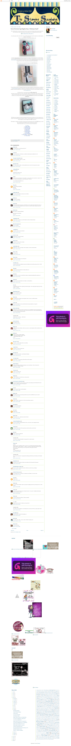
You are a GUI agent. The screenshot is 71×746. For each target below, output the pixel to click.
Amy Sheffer (27, 132)
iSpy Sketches (56, 103)
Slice (47, 725)
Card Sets (51, 696)
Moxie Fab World (56, 245)
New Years (39, 716)
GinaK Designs (49, 707)
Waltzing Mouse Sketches (56, 111)
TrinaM (14, 398)
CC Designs (45, 697)
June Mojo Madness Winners (56, 210)
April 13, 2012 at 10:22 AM (17, 344)
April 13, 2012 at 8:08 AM (16, 288)
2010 (13, 737)
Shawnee (14, 257)
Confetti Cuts (52, 699)
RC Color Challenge (51, 720)
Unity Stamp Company (48, 127)
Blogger (39, 743)
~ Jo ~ (14, 501)
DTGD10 (45, 704)
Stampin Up (43, 727)
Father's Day (54, 705)
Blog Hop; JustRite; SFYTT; (50, 694)
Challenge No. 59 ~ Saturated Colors (56, 278)
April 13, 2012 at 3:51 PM (16, 384)
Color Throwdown (55, 148)
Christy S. (47, 98)
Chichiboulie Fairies (56, 697)
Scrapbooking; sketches (51, 722)
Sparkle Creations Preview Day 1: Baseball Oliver (19, 721)
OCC (51, 716)
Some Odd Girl (55, 725)
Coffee (52, 698)
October (14, 701)
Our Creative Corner (56, 226)
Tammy (14, 443)
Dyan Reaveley (48, 102)
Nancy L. (14, 251)
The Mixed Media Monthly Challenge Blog (56, 196)
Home (27, 530)
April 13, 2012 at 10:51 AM (17, 349)
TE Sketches (57, 728)
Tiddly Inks (39, 731)
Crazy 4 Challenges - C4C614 (55, 166)
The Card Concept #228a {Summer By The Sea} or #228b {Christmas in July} (56, 143)
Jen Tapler (48, 62)
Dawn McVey (48, 93)
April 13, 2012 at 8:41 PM (16, 440)
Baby (39, 693)
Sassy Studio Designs (57, 721)
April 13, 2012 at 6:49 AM (16, 259)
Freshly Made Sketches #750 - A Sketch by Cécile (56, 128)
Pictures (46, 718)
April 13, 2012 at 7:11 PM (16, 423)
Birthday (57, 693)
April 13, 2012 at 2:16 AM (16, 149)
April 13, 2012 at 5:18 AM (16, 207)
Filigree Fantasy (45, 706)
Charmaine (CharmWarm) (17, 158)
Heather (14, 393)
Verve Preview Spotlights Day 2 (17, 719)
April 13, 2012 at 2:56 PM (16, 378)
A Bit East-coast (48, 119)
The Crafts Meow (45, 730)
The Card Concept (55, 140)
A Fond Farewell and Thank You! (56, 266)
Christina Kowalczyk (47, 143)
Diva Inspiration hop (52, 703)
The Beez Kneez (40, 730)
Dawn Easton (48, 116)
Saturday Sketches (39, 722)
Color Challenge (40, 699)
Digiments (45, 702)
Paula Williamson (48, 182)
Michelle (14, 375)
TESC (42, 729)
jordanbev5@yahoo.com (16, 472)
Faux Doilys (58, 705)
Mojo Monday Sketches (56, 105)
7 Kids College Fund (56, 78)
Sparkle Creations (56, 88)
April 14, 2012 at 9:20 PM (16, 493)
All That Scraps (56, 79)
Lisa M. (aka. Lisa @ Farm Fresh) (18, 381)
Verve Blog (27, 125)
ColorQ (45, 699)
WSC (45, 739)
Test (43, 729)
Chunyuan (14, 370)
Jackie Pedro (48, 60)
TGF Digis (53, 729)
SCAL (43, 722)
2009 (13, 739)
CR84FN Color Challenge (56, 259)
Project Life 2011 (54, 719)
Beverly (14, 297)
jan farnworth (15, 321)
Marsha (14, 496)
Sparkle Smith (48, 144)
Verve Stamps (44, 735)
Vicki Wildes (15, 262)
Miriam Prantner (15, 291)
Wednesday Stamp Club (42, 737)
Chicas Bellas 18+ (56, 155)
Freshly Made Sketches (56, 126)
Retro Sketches (56, 720)
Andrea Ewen (27, 129)
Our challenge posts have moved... (55, 235)
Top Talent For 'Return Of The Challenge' (56, 228)
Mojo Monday (42, 714)
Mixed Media (54, 713)
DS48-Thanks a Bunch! (16, 715)
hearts (53, 708)
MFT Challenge (43, 712)
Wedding (37, 737)
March (14, 731)
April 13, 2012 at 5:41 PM (16, 401)
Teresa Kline (28, 135)
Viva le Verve (39, 736)
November (14, 699)
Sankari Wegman (27, 131)
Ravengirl (14, 404)
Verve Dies (54, 734)
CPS (48, 700)
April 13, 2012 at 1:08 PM (16, 367)
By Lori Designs (54, 695)
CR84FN (51, 700)
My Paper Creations (47, 131)
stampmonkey (15, 460)
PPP (43, 719)
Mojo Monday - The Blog (56, 209)
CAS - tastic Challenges (55, 289)
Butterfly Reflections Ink (47, 695)
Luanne (14, 302)
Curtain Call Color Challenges (56, 190)
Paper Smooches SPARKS (56, 233)
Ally (13, 285)
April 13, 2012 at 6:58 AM (16, 265)
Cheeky (49, 697)
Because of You (48, 693)
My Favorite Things (46, 715)
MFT (38, 712)
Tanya (54, 160)
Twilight (41, 732)
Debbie (14, 198)
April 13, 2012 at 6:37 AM (16, 243)
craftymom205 (15, 169)
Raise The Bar (56, 265)
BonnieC (14, 415)
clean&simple (56, 203)
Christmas (37, 698)
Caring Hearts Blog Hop (56, 696)
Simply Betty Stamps (53, 724)
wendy (14, 152)
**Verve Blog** (49, 56)
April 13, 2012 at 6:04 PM (16, 412)
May (14, 708)
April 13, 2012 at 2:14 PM (16, 372)
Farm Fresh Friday (49, 705)
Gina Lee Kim (48, 124)
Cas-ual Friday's (41, 697)
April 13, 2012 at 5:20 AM (16, 215)
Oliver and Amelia (38, 717)
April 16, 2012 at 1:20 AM (16, 504)
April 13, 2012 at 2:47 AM (16, 155)
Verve (47, 734)
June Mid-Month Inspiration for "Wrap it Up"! (56, 198)
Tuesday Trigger (56, 731)
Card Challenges (43, 696)
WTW (47, 739)
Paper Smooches (48, 103)
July (14, 705)
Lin (13, 387)
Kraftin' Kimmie (56, 86)
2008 (13, 740)
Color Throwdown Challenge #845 (56, 150)
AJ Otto (47, 129)
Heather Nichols (48, 91)
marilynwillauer (15, 246)
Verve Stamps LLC (56, 95)
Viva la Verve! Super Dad (16, 714)
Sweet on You (37, 728)
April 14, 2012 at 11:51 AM (17, 474)
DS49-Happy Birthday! (16, 710)
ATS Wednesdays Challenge (55, 252)
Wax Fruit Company (56, 736)
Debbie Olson (48, 109)
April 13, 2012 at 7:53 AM (16, 282)
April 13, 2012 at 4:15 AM (16, 182)
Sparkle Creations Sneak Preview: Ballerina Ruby (19, 717)
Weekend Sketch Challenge (48, 737)
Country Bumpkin (45, 700)
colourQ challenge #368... (56, 222)
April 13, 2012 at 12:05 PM (16, 360)
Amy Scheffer (49, 57)
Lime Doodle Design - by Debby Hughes (48, 184)
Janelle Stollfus (27, 126)
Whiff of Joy (53, 737)
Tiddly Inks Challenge (55, 171)
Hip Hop (56, 708)
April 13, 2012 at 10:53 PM (16, 451)
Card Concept (47, 696)
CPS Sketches (56, 101)
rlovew (14, 410)
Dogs (42, 704)
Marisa (14, 279)
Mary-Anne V (15, 341)
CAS (37, 697)
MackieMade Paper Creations (17, 466)
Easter (48, 704)
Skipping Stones (44, 725)
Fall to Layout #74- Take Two (56, 204)
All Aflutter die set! (28, 90)
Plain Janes (53, 718)
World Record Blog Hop (41, 739)
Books (58, 694)
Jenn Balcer (48, 165)
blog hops (55, 694)
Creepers (55, 700)
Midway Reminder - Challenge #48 (56, 272)
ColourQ (48, 699)
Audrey (14, 489)
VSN (42, 736)
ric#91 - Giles (55, 242)
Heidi (14, 432)
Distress (44, 703)
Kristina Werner (48, 82)
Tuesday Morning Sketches (51, 731)
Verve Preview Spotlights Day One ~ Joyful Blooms (20, 722)
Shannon (14, 523)
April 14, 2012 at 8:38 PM (16, 486)
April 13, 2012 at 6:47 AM (16, 254)
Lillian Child (15, 363)
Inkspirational (56, 132)
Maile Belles (48, 137)
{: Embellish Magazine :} (55, 302)
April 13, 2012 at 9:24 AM (16, 323)
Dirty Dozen (55, 702)
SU (52, 727)
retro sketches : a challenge (56, 215)
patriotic (43, 718)
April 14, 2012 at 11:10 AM (17, 469)
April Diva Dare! (15, 713)
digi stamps (41, 702)
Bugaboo (39, 695)
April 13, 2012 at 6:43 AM (16, 248)
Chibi (52, 697)
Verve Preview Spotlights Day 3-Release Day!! (19, 718)
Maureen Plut (27, 130)
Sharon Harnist (48, 112)
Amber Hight (25, 134)
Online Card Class (48, 717)
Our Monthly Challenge (55, 254)
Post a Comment (14, 528)
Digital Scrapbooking (50, 702)
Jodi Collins (48, 105)
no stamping (42, 716)
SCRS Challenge (57, 722)
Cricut (57, 700)
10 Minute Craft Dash (56, 179)
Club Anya (55, 159)
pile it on (55, 299)
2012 (13, 697)
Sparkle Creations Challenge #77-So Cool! (19, 723)
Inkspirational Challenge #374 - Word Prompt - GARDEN (56, 134)
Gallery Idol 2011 (38, 707)
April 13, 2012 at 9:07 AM (16, 312)
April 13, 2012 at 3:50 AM (16, 166)
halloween (42, 708)
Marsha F (14, 240)
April (14, 709)
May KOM (37, 711)
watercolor (51, 736)
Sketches (38, 725)
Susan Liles (48, 69)
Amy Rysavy (48, 100)
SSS (58, 726)
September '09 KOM (53, 723)
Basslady (14, 210)
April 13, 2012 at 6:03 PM (16, 407)
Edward (56, 704)
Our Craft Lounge (53, 717)
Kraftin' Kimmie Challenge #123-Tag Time (18, 725)
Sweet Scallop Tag (14, 59)
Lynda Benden (49, 65)
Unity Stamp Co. (56, 93)
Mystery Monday (57, 715)
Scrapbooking (46, 722)
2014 (13, 694)
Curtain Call (42, 701)
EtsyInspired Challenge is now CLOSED (56, 284)
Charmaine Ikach (27, 127)
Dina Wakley (48, 114)
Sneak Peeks (50, 725)
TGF (46, 729)
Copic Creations (56, 276)
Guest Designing (38, 708)
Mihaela (14, 147)
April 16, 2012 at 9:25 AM (16, 515)
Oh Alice (54, 716)
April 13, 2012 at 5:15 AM (16, 200)
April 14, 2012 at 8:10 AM (16, 463)
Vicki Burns (48, 155)
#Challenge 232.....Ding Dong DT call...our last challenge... (56, 173)
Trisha (14, 273)
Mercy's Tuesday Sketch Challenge (49, 711)
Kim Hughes (48, 173)
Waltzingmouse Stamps (46, 736)
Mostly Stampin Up (56, 714)
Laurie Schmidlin (27, 128)
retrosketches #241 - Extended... (56, 216)
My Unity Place (52, 715)
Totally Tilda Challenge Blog (56, 271)
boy (36, 695)
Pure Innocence (41, 720)
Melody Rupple (48, 77)
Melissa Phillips (48, 95)
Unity (47, 732)
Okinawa (58, 716)
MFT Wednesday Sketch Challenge (41, 713)
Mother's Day (37, 715)
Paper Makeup (57, 717)
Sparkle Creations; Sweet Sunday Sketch (52, 726)
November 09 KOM (47, 716)
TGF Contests (49, 729)
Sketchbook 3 (57, 724)
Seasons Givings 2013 (47, 723)
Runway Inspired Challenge (55, 240)
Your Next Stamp (51, 739)
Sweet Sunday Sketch (43, 728)
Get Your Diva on (44, 707)
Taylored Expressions (56, 90)
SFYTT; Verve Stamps (43, 724)
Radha (14, 333)
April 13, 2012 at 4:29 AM (16, 189)
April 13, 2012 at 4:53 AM (16, 195)
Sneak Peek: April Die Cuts (56, 181)
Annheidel (14, 229)
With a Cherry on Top (50, 738)
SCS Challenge (40, 723)
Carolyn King (48, 136)
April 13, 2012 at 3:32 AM (16, 160)
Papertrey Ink (56, 87)
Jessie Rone (48, 121)
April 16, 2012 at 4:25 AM (16, 509)
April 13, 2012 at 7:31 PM (16, 434)
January (14, 734)
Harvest (50, 708)
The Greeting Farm (56, 92)
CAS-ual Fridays (56, 184)
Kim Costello (48, 85)
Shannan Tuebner (49, 68)
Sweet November (56, 727)
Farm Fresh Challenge (43, 705)
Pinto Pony (49, 718)
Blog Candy (43, 694)
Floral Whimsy (49, 706)
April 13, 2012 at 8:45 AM (16, 305)
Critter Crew (38, 701)
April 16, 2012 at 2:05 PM (16, 526)
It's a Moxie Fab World (56, 247)
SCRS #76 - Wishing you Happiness (18, 730)
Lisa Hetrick (48, 179)
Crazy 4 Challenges (55, 164)
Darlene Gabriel (15, 308)
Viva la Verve (57, 735)
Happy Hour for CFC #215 (56, 186)
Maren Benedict (48, 171)
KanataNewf (15, 163)
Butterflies (42, 695)
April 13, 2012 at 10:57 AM (17, 355)
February (14, 733)
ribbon (47, 721)
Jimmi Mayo (48, 175)
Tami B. (14, 483)
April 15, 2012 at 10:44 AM (17, 498)
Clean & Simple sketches (43, 698)
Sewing (58, 723)
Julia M (14, 518)
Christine (14, 426)
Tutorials (37, 732)
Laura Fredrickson (48, 140)
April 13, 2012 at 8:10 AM (16, 294)
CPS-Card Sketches (55, 296)
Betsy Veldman (48, 117)
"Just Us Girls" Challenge (56, 120)
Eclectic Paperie (56, 80)
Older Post (42, 530)
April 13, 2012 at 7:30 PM (16, 429)
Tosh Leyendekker (28, 133)
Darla (14, 268)
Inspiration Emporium (55, 84)
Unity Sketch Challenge (55, 732)
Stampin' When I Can (48, 163)
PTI (57, 719)
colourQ (55, 220)
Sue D (14, 477)
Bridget (14, 326)
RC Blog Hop (45, 720)
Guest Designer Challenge (55, 707)
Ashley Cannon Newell (48, 177)
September (14, 702)
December (14, 698)
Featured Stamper (39, 706)
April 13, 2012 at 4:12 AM (16, 173)
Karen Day (14, 352)
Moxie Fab (41, 715)
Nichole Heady (48, 107)
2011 (13, 736)
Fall (39, 705)
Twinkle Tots (43, 732)
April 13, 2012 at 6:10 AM (16, 226)
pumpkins (37, 720)
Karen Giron (48, 153)
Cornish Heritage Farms (39, 700)
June (14, 706)
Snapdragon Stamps (48, 80)
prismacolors (49, 719)
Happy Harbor (46, 708)
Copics (57, 699)
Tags (47, 728)
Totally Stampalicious (44, 731)
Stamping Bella (48, 727)
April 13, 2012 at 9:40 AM (16, 338)
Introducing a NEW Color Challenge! (55, 261)
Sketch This (56, 107)
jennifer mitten (15, 192)
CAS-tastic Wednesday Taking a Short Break (56, 291)
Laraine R (14, 347)
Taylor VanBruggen (48, 147)
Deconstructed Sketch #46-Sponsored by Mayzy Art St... (20, 727)
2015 (13, 693)
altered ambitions (47, 168)
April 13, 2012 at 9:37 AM (16, 330)
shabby (48, 724)
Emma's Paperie (56, 81)
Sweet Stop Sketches (55, 109)
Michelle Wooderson (48, 134)
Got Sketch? (56, 102)
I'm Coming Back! (56, 191)
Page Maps (55, 106)
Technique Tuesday (38, 729)
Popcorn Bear (40, 719)
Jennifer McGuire (47, 90)
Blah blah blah (38, 694)
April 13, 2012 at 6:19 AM (16, 237)
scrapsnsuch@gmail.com (16, 421)
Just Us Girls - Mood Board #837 (56, 121)
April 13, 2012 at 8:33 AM (16, 299)
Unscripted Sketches (55, 154)
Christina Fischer (47, 161)
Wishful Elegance (45, 738)
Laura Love (14, 235)
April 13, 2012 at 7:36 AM (16, 276)
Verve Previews (38, 735)
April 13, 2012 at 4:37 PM (16, 390)
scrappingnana (15, 218)
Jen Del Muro (49, 61)
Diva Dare (47, 703)
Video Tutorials (52, 735)
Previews (46, 719)
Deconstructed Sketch (49, 701)
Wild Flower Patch (41, 738)
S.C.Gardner (15, 358)
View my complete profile (53, 30)
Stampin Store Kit (38, 727)
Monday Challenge (49, 714)
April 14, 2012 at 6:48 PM (16, 480)
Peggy (14, 185)
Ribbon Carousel (51, 721)
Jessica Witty (48, 156)
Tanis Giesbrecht (48, 158)
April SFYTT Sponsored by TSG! (17, 726)
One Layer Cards (43, 717)
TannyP (14, 203)
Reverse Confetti (40, 721)
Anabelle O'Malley (47, 149)
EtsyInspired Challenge (56, 282)
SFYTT (37, 724)
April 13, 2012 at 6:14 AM (16, 232)
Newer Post (12, 530)
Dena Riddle (15, 512)
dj (13, 176)
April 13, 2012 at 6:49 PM (16, 418)
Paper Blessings (48, 87)
